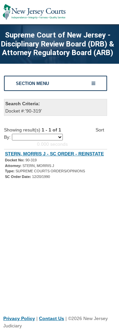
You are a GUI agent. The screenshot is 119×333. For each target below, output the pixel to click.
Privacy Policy (19, 318)
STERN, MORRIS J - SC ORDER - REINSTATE (54, 153)
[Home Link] (34, 12)
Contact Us (51, 318)
